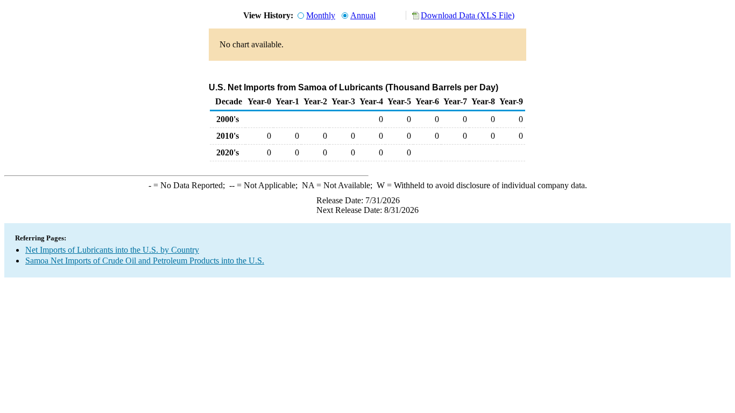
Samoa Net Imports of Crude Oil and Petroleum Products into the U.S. (144, 260)
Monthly (320, 15)
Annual (363, 15)
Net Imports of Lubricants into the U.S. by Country (112, 249)
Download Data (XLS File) (467, 15)
